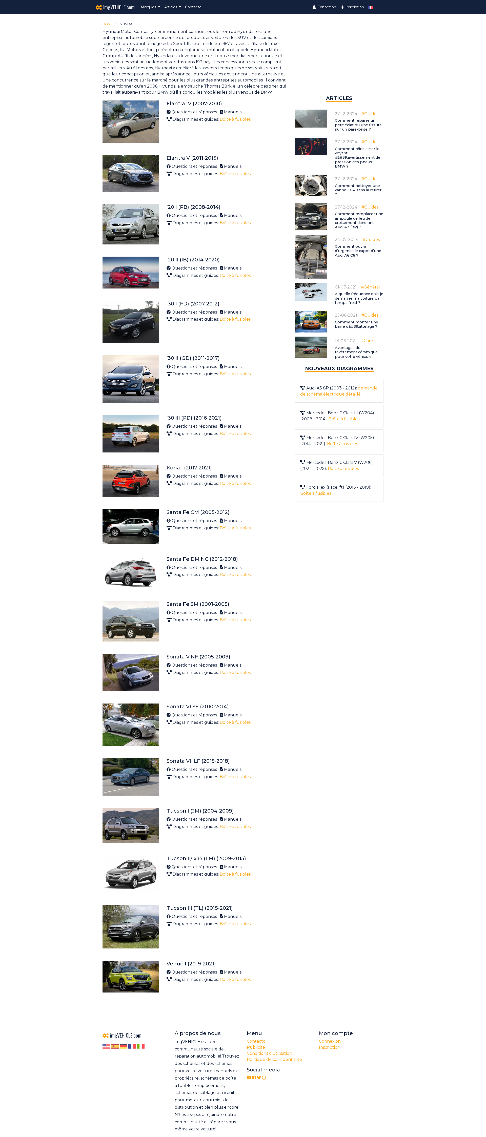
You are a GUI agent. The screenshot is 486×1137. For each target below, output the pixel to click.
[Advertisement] (339, 59)
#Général (370, 287)
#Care (367, 340)
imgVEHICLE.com (118, 7)
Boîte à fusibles (235, 119)
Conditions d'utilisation (269, 1053)
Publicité (256, 1047)
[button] (150, 7)
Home (108, 24)
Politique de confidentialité (274, 1059)
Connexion (326, 7)
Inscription (354, 7)
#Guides (369, 113)
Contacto (193, 7)
